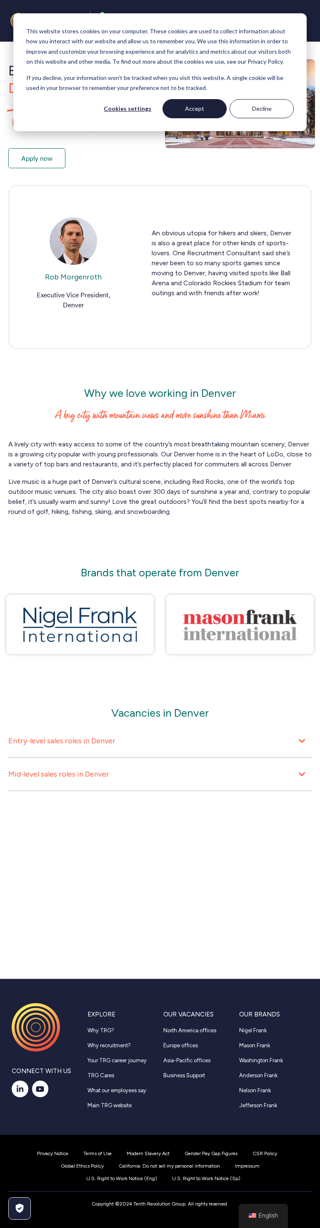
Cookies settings (127, 108)
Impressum (247, 1166)
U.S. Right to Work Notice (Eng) (121, 1178)
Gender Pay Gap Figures (211, 1153)
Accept (194, 108)
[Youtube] (40, 1089)
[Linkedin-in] (20, 1089)
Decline (262, 108)
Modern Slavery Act (148, 1153)
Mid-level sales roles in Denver (58, 774)
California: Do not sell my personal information (169, 1166)
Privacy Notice (52, 1153)
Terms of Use (97, 1153)
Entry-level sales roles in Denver (61, 740)
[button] (160, 743)
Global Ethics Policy (82, 1166)
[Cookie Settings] (19, 1208)
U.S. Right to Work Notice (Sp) (206, 1178)
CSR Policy (264, 1153)
